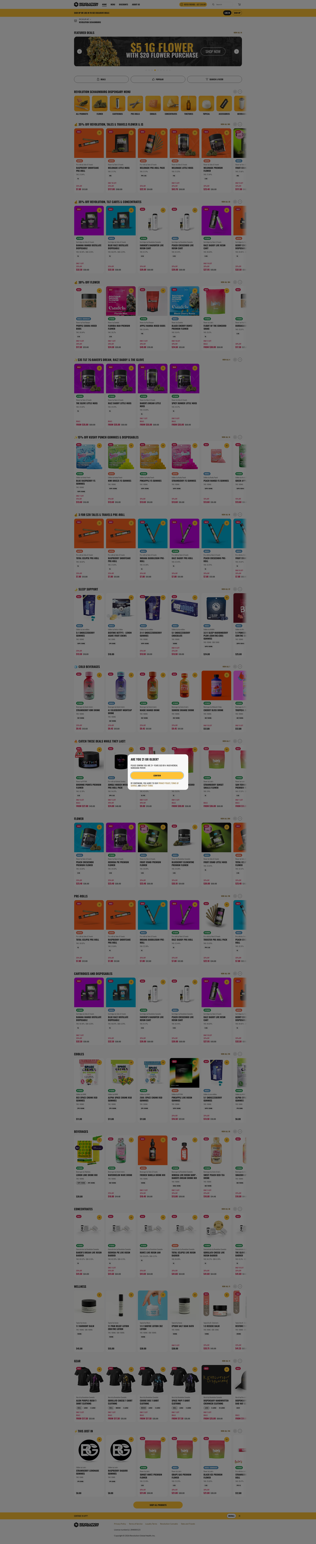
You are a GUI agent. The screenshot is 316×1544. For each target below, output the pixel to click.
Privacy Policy (164, 783)
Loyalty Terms (147, 785)
